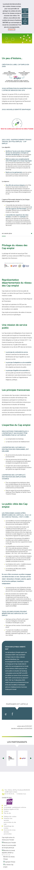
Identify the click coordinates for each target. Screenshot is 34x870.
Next (31, 758)
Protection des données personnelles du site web (10, 821)
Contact (6, 811)
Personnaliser (25, 15)
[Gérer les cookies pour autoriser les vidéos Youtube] (17, 132)
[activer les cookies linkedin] (12, 714)
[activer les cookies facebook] (6, 714)
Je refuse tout (25, 21)
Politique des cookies (10, 816)
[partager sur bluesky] (27, 714)
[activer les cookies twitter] (19, 714)
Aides (5, 805)
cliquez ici (11, 29)
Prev (3, 758)
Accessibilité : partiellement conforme (15, 807)
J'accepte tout (25, 11)
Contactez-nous (21, 794)
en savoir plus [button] (7, 233)
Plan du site (7, 813)
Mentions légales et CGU (11, 809)
